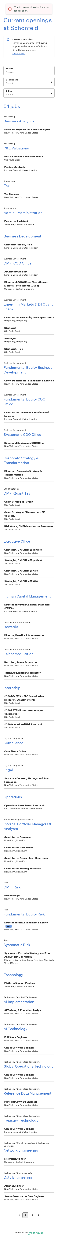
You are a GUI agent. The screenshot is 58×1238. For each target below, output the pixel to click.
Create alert (18, 53)
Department (12, 80)
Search (9, 68)
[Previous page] (19, 1215)
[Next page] (38, 1215)
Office (9, 91)
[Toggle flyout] (51, 82)
